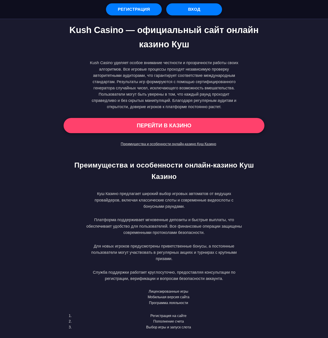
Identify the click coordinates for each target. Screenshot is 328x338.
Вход (194, 9)
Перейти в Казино (164, 125)
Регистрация (134, 9)
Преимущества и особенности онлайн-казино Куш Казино (168, 144)
